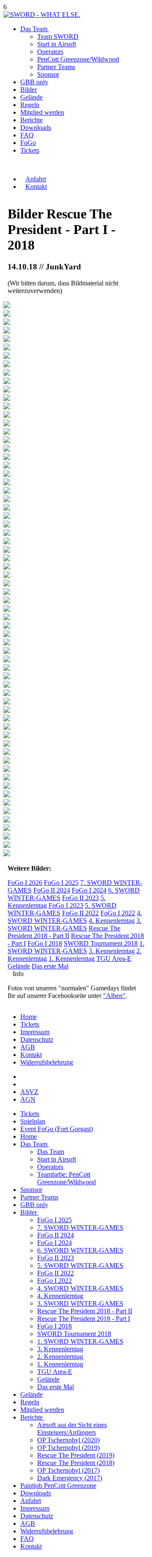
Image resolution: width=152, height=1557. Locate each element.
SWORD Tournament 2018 (101, 943)
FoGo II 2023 (80, 897)
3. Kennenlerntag (112, 951)
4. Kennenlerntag (112, 920)
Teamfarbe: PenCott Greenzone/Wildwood (66, 1178)
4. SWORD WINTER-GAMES (75, 916)
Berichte (31, 120)
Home (28, 1016)
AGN (27, 1099)
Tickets (29, 1024)
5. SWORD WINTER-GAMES (80, 1265)
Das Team (34, 28)
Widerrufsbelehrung (46, 1062)
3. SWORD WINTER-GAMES (74, 924)
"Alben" (114, 995)
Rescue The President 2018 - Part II (64, 932)
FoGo (28, 142)
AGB (27, 1047)
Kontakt (31, 1054)
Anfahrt (30, 1500)
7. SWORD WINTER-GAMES (80, 1227)
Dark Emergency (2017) (69, 1478)
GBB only (34, 82)
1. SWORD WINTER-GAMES (76, 947)
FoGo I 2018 (44, 943)
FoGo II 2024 (51, 890)
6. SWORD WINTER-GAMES (80, 1250)
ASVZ (29, 1091)
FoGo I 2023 (66, 905)
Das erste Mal (50, 966)
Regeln (29, 104)
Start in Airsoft (56, 44)
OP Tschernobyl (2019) (68, 1447)
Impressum (34, 1031)
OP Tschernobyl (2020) (68, 1440)
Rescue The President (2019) (75, 1455)
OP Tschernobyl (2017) (68, 1470)
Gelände (31, 97)
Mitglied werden (42, 112)
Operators (50, 51)
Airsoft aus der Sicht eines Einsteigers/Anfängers (72, 1428)
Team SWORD (58, 36)
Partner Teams (56, 66)
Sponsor (48, 74)
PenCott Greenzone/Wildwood (78, 59)
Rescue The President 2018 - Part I (83, 1318)
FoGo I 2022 (117, 913)
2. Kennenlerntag (60, 1356)
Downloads (35, 127)
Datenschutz (36, 1039)
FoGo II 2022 (80, 913)
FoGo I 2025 (61, 882)
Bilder (28, 89)
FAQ (27, 135)
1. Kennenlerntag (72, 958)
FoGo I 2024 (89, 890)
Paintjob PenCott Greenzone (58, 1485)
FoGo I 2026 (25, 882)
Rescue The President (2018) (75, 1462)
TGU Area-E (113, 958)
